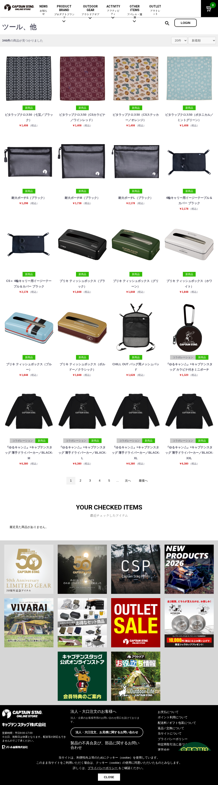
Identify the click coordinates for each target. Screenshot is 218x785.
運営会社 (164, 749)
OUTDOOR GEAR (90, 10)
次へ (128, 480)
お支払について (168, 712)
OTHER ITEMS (134, 12)
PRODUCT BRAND (64, 12)
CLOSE (109, 777)
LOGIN (185, 23)
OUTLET (155, 10)
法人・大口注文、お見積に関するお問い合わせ (107, 732)
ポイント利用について (173, 717)
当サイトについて (170, 733)
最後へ (143, 480)
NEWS (43, 10)
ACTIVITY (113, 10)
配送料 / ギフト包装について (177, 722)
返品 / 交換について (171, 728)
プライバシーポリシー (173, 739)
